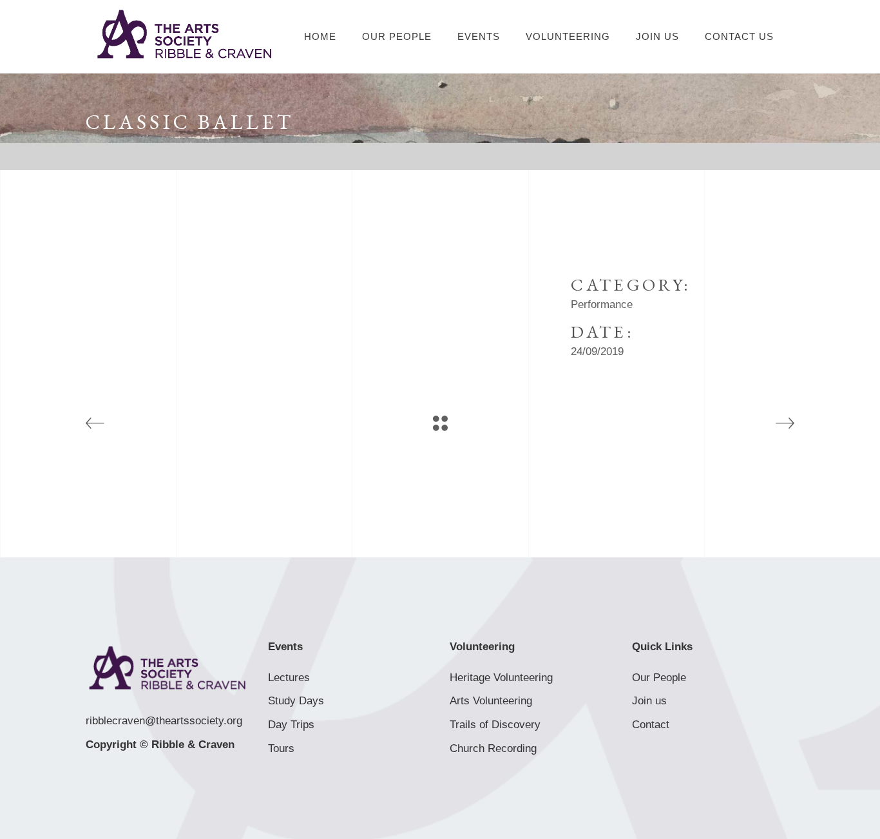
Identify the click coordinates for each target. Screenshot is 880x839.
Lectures (289, 677)
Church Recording (493, 748)
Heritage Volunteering (501, 677)
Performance (602, 304)
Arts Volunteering (491, 701)
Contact (650, 724)
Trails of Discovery (495, 724)
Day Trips (291, 724)
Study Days (296, 701)
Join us (649, 701)
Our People (659, 677)
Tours (281, 748)
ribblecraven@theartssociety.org (164, 721)
